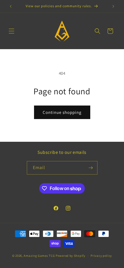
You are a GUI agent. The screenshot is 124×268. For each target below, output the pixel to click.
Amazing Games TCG (39, 256)
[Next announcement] (113, 6)
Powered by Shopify (70, 256)
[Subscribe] (90, 168)
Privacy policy (101, 256)
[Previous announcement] (10, 6)
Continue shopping (62, 112)
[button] (11, 31)
